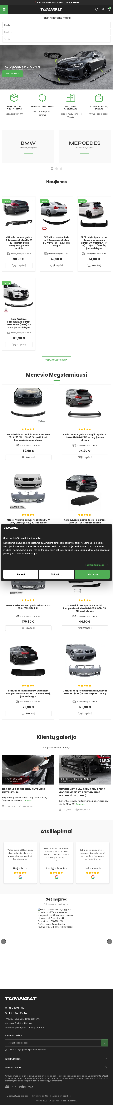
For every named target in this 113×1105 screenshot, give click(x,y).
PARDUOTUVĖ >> (12, 73)
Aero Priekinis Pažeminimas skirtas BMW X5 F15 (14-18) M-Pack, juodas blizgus (19, 323)
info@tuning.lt (17, 1007)
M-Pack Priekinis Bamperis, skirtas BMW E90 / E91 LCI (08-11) (28, 607)
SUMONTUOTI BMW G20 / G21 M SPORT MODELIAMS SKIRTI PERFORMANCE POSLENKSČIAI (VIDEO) (26, 792)
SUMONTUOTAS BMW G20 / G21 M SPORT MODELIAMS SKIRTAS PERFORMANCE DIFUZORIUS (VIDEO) (83, 792)
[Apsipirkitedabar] (19, 945)
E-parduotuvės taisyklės (17, 1096)
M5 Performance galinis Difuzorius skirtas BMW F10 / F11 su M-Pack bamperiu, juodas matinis (18, 243)
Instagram (21, 1027)
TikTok (31, 1027)
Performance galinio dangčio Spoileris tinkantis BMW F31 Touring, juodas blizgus (84, 437)
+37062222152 (18, 1013)
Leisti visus (92, 574)
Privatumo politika (40, 1096)
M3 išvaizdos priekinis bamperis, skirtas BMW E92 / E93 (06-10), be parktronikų (85, 692)
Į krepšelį (20, 265)
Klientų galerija (28, 810)
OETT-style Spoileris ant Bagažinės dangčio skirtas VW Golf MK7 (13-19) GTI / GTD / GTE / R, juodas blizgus (94, 243)
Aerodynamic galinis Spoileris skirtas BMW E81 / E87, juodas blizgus (84, 521)
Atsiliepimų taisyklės (62, 1096)
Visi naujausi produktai (56, 360)
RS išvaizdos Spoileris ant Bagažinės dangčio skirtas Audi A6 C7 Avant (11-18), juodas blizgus (28, 693)
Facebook (9, 1027)
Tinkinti (55, 574)
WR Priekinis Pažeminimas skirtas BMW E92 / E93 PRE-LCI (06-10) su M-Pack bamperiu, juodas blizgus (28, 437)
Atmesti (21, 574)
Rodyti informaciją (94, 565)
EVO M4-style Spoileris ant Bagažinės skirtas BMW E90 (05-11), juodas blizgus (56, 241)
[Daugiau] (29, 770)
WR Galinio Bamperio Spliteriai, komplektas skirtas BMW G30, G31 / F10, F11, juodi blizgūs (85, 608)
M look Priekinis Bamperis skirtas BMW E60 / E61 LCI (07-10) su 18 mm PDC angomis (28, 522)
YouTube (39, 1027)
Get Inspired (56, 899)
